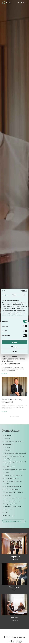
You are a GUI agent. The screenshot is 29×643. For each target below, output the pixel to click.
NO (21, 2)
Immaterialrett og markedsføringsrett (15, 470)
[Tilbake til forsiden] (7, 3)
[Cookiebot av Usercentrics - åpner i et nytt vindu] (20, 291)
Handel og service (9, 467)
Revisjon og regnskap (10, 504)
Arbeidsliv (7, 438)
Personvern (7, 495)
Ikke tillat (14, 351)
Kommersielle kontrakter (11, 478)
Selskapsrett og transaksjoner (12, 507)
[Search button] (18, 3)
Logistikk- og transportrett (11, 489)
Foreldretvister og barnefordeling (14, 456)
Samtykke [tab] (5, 295)
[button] (14, 394)
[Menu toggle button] (26, 3)
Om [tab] (24, 295)
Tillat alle (14, 342)
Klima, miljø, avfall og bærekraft (13, 475)
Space (6, 512)
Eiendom (7, 447)
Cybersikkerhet (8, 444)
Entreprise (7, 450)
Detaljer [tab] (14, 295)
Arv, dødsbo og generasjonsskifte (13, 441)
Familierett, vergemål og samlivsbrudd (15, 453)
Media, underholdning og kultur (13, 492)
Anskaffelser (7, 436)
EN (23, 2)
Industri (6, 472)
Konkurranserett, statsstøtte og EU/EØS (13, 482)
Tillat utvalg (14, 346)
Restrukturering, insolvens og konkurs (15, 498)
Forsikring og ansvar (10, 459)
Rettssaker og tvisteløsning (12, 501)
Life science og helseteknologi (12, 486)
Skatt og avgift (8, 509)
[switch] (25, 326)
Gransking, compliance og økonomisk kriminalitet (15, 463)
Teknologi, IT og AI (9, 515)
